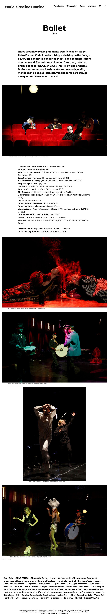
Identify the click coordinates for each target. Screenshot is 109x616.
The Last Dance (85, 589)
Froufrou (81, 592)
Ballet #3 (8, 586)
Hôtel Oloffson (36, 592)
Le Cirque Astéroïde (77, 583)
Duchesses (56, 597)
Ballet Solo (71, 586)
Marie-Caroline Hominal (25, 6)
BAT (90, 592)
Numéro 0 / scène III (60, 578)
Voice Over (63, 595)
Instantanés (44, 583)
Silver (24, 592)
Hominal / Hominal (67, 581)
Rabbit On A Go (91, 597)
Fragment (31, 583)
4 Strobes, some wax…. (27, 597)
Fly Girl (78, 597)
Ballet (16, 592)
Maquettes (95, 583)
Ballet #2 (55, 589)
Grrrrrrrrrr (84, 586)
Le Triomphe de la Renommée (60, 592)
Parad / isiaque (39, 586)
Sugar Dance (59, 583)
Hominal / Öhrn (56, 586)
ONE (46, 589)
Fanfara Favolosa (46, 581)
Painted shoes (35, 589)
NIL (17, 595)
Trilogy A (68, 597)
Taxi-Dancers (68, 589)
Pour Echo (9, 578)
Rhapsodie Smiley (40, 578)
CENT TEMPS (22, 578)
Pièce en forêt (17, 583)
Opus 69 (45, 597)
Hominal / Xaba (22, 586)
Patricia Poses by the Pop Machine (39, 595)
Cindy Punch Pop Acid (81, 595)
